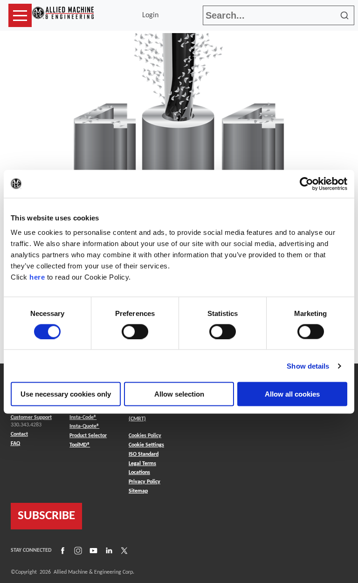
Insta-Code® (82, 417)
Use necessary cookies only (66, 394)
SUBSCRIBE (46, 516)
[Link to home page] (63, 15)
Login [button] (152, 15)
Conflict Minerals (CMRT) (148, 415)
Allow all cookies (292, 394)
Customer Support (31, 417)
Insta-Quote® (84, 426)
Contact (19, 434)
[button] (20, 15)
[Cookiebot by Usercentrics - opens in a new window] (306, 184)
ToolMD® (79, 445)
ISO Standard (143, 454)
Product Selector (88, 435)
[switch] (135, 331)
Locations (139, 472)
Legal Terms (142, 463)
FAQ (15, 443)
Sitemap (138, 491)
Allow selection (179, 394)
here (37, 277)
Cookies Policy (145, 436)
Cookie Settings (146, 445)
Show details (308, 366)
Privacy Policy (144, 482)
